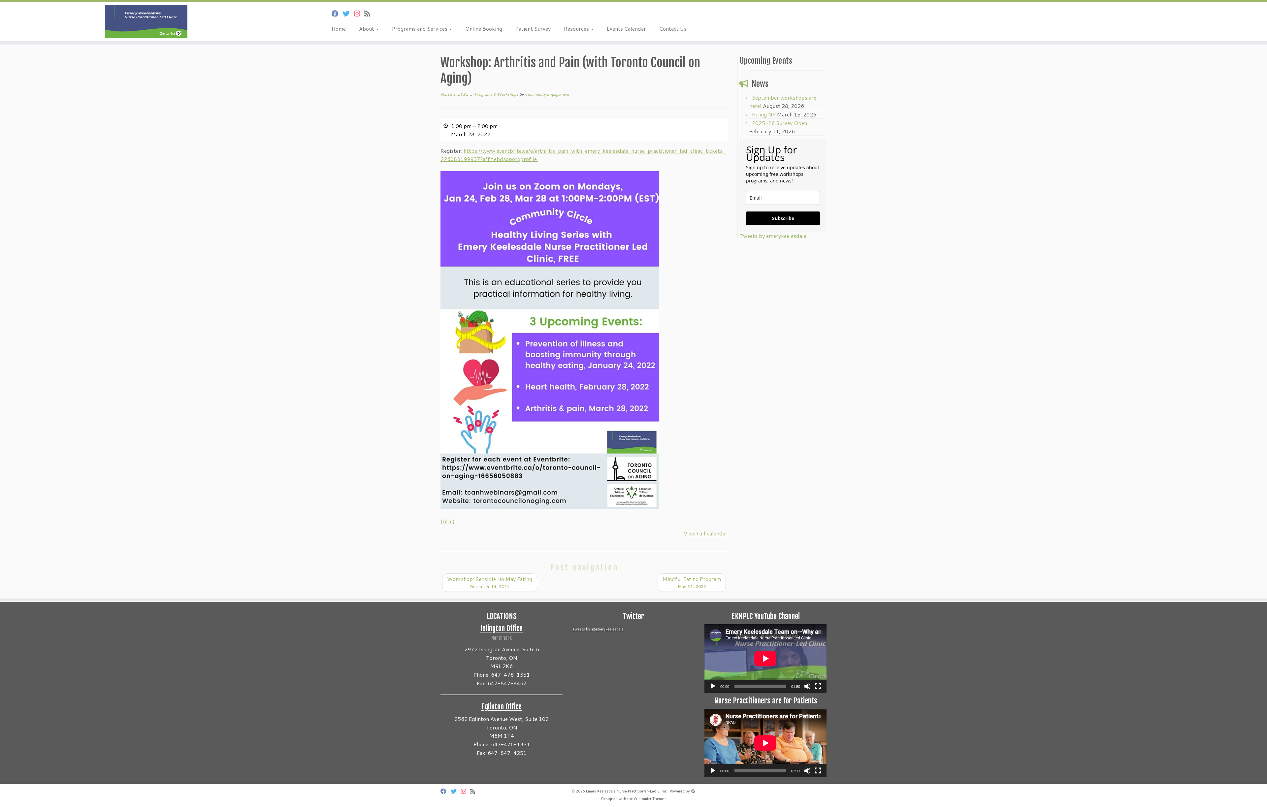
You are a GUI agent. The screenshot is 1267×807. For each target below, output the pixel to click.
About (367, 28)
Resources (577, 28)
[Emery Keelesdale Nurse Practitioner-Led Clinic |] (146, 21)
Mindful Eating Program (692, 582)
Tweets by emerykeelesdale (772, 236)
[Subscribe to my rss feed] (369, 13)
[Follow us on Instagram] (359, 13)
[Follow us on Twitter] (348, 13)
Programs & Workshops (496, 94)
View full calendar (706, 533)
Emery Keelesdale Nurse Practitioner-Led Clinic (626, 791)
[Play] (713, 686)
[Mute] (807, 686)
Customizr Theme (649, 798)
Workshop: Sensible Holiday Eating (489, 582)
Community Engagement (547, 94)
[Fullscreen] (818, 686)
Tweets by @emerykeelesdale (598, 629)
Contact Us (673, 28)
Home (339, 28)
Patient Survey (533, 28)
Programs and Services (420, 28)
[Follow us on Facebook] (337, 13)
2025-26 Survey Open (779, 123)
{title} (447, 521)
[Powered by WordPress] (693, 790)
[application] (765, 658)
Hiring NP (764, 114)
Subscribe (783, 218)
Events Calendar (626, 28)
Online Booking (483, 28)
